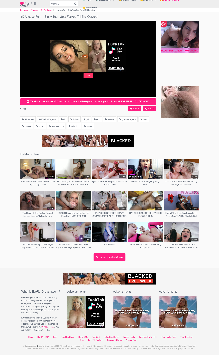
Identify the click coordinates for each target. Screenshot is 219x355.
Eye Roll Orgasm (28, 3)
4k (64, 119)
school (89, 126)
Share (151, 108)
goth (98, 119)
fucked (75, 119)
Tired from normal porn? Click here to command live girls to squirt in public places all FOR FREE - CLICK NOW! (89, 101)
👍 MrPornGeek (90, 7)
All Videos (34, 10)
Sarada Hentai (129, 336)
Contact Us (83, 336)
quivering (75, 126)
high (145, 119)
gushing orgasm (129, 119)
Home (30, 336)
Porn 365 (95, 336)
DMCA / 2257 (43, 336)
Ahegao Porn (131, 340)
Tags (55, 336)
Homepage (24, 10)
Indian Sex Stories (111, 336)
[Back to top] (212, 347)
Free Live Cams (67, 336)
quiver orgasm (57, 126)
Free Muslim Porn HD (148, 336)
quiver (41, 126)
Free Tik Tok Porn (95, 340)
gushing (110, 119)
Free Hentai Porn (168, 336)
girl (87, 119)
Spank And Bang (114, 340)
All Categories (48, 326)
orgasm (27, 126)
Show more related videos (109, 257)
